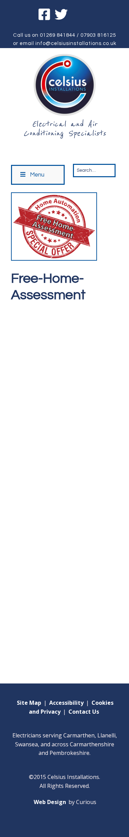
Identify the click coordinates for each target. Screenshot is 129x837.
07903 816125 (98, 35)
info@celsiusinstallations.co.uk (75, 43)
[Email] (80, 15)
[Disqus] (64, 393)
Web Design (50, 802)
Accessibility (66, 702)
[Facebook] (45, 15)
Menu (37, 175)
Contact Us (83, 711)
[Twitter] (61, 15)
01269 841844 (57, 35)
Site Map (29, 702)
